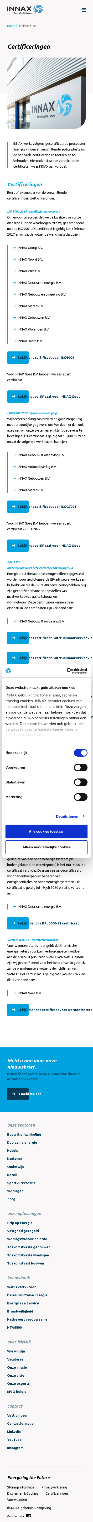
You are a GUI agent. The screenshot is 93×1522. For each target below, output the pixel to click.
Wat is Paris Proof (21, 1287)
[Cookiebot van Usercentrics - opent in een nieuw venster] (67, 671)
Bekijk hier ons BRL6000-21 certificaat (48, 923)
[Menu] (83, 9)
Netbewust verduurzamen (28, 1319)
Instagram (15, 1448)
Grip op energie (20, 1223)
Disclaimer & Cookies (22, 1493)
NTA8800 (14, 1327)
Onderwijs (15, 1167)
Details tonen (67, 816)
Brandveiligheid (20, 1311)
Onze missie (17, 1367)
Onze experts (18, 1384)
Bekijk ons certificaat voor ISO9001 (45, 358)
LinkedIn (14, 1432)
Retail (12, 1175)
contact (14, 1406)
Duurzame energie (22, 1142)
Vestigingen (17, 1415)
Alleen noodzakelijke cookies (46, 847)
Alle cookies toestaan (46, 831)
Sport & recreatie (21, 1183)
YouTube (14, 1440)
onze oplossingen (24, 1213)
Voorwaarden (17, 1500)
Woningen (15, 1191)
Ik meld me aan (29, 1094)
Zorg (11, 1199)
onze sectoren (21, 1125)
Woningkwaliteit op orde (27, 1239)
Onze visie (15, 1375)
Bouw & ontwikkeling (24, 1134)
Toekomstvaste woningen (28, 1255)
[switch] (81, 767)
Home (11, 25)
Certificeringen (57, 1493)
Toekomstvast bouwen (25, 1263)
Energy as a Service (23, 1303)
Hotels (12, 1150)
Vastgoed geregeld (23, 1231)
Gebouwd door (16, 1516)
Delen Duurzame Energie (27, 1295)
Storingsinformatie (21, 1487)
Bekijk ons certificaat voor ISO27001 (46, 507)
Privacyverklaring (54, 1487)
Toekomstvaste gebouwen (28, 1247)
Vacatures (15, 1359)
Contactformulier (21, 1423)
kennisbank (18, 1277)
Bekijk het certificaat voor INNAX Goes (48, 397)
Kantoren (14, 1159)
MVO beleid (16, 1392)
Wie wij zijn (16, 1351)
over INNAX (19, 1341)
